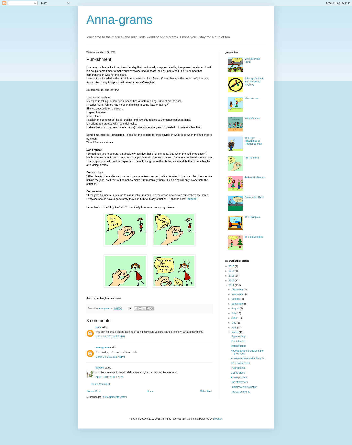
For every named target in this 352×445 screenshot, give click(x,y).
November (237, 294)
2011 (232, 285)
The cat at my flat (240, 391)
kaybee (100, 367)
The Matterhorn (239, 382)
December (237, 289)
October (236, 298)
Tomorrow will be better (244, 387)
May (234, 322)
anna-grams (103, 347)
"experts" (192, 198)
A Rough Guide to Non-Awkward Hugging (254, 81)
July (233, 313)
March (235, 332)
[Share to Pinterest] (152, 308)
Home (150, 391)
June (234, 318)
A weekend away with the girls (247, 358)
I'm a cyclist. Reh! (254, 197)
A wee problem (239, 377)
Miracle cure (251, 98)
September (237, 303)
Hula (98, 327)
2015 (232, 266)
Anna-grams (119, 19)
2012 (232, 280)
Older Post (206, 391)
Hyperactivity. (238, 336)
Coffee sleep (238, 372)
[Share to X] (144, 308)
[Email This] (136, 308)
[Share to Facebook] (148, 308)
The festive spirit (254, 236)
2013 (232, 275)
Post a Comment (100, 384)
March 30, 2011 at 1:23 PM (110, 336)
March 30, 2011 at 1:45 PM (110, 356)
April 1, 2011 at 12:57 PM (109, 377)
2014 (232, 271)
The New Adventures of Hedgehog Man (253, 141)
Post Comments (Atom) (114, 397)
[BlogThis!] (140, 308)
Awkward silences (255, 177)
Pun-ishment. (252, 157)
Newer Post (93, 391)
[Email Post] (129, 308)
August (235, 308)
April (234, 327)
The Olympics (252, 217)
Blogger (217, 418)
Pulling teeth (238, 367)
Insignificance (252, 118)
